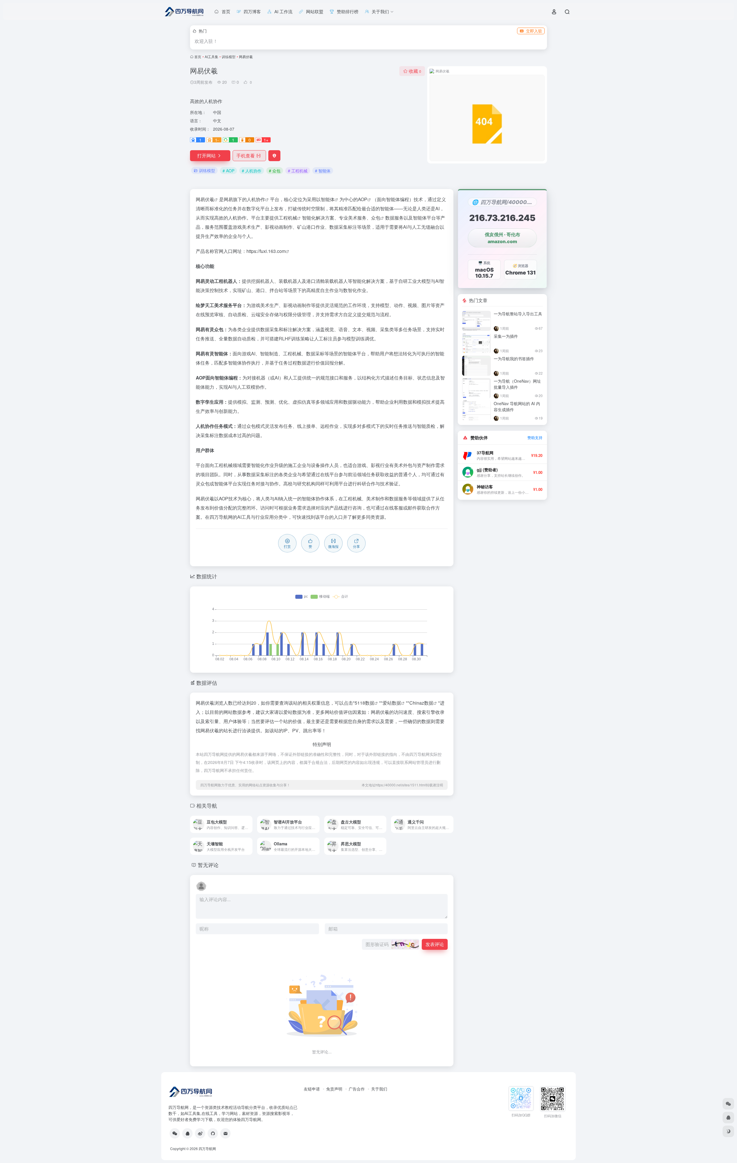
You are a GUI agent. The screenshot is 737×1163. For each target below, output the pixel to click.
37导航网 (485, 452)
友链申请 (312, 1089)
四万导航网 (221, 517)
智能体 (328, 199)
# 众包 (274, 171)
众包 (375, 217)
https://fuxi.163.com (266, 251)
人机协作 (256, 199)
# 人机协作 (251, 171)
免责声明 (334, 1089)
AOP (362, 199)
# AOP (228, 171)
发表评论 (435, 944)
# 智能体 (322, 171)
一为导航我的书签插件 (514, 358)
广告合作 (357, 1089)
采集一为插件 (506, 336)
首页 (197, 56)
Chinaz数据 (421, 702)
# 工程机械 (297, 171)
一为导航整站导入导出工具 (518, 314)
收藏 (415, 71)
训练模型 (228, 56)
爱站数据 (392, 702)
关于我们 (379, 1089)
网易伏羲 (205, 199)
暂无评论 (208, 864)
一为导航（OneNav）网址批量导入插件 (517, 384)
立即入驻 (534, 31)
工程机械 (288, 217)
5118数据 (364, 702)
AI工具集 (211, 56)
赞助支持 (534, 437)
